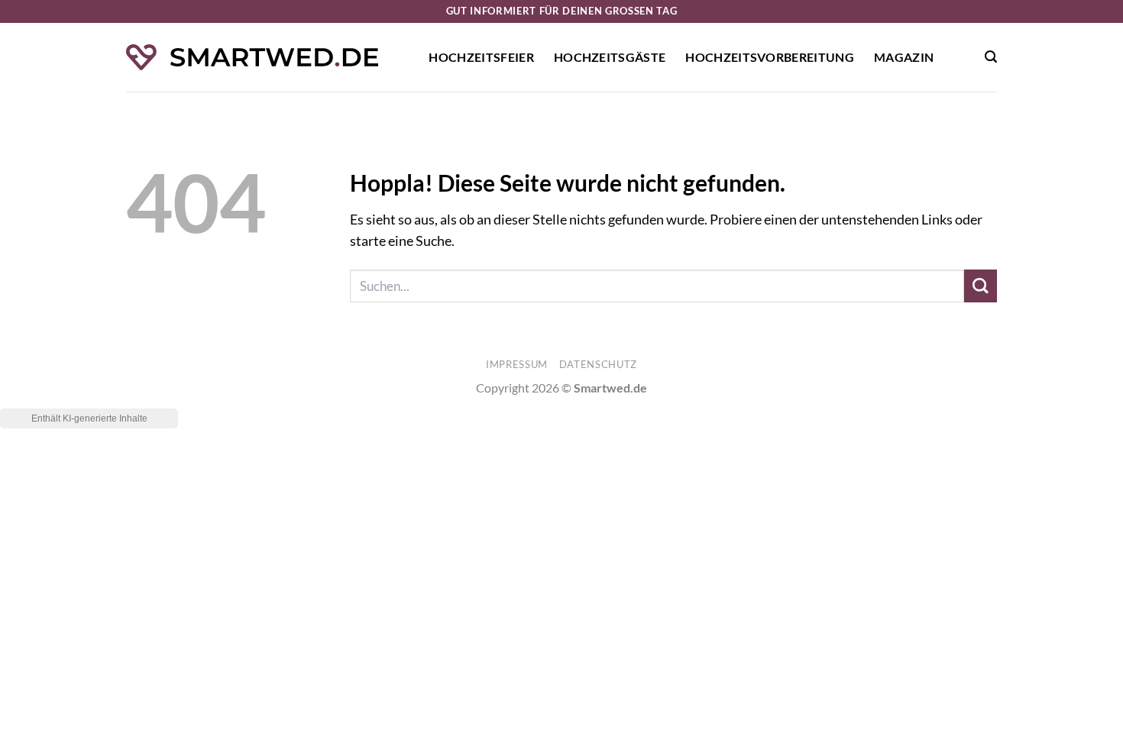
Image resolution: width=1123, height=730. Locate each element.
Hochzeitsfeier (481, 57)
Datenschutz (598, 364)
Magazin (904, 57)
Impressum (517, 364)
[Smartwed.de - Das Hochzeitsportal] (252, 57)
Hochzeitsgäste (609, 57)
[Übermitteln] (980, 286)
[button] (991, 57)
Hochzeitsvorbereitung (769, 57)
